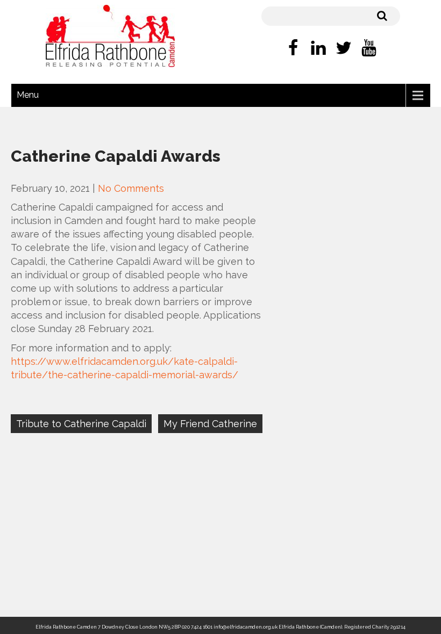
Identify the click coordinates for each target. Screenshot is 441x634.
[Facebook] (293, 49)
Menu (28, 95)
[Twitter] (343, 49)
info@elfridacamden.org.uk (246, 627)
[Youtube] (369, 49)
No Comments (131, 188)
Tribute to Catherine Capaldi (81, 423)
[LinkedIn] (318, 49)
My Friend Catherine (210, 423)
